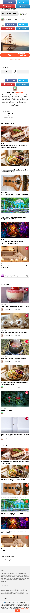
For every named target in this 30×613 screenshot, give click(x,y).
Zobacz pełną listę (15, 59)
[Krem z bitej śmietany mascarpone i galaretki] (15, 295)
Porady (2, 143)
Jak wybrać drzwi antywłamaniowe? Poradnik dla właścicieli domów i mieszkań (15, 435)
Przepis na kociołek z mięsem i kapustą (13, 359)
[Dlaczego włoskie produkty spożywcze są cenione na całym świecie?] (15, 134)
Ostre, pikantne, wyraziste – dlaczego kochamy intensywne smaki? (12, 242)
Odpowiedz (27, 276)
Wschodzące (26, 289)
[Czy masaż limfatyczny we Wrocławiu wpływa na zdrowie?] (15, 254)
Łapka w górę (6, 71)
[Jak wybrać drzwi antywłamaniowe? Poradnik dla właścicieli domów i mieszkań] (15, 424)
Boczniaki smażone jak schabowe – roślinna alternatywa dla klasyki (14, 170)
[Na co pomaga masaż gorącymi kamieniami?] (15, 183)
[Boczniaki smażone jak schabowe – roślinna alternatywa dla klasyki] (15, 158)
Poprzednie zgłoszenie (8, 55)
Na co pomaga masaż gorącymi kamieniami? (15, 194)
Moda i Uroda (4, 192)
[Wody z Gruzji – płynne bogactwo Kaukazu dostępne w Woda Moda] (15, 205)
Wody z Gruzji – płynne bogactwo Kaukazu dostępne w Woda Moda (14, 218)
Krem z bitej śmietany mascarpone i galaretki (15, 307)
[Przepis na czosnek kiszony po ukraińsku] (15, 321)
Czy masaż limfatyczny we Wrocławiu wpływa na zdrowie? (15, 266)
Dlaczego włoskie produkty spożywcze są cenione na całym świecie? (14, 146)
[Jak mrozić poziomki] (15, 399)
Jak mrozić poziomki (7, 410)
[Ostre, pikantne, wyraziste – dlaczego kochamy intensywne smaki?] (15, 230)
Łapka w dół (23, 71)
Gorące (26, 248)
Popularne (26, 392)
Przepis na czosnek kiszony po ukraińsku (13, 332)
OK (18, 610)
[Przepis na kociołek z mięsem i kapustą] (15, 347)
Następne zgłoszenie (22, 54)
